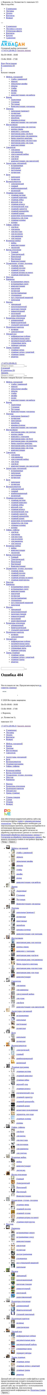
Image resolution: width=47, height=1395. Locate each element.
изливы (14, 222)
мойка (13, 243)
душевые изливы (18, 220)
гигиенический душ (19, 206)
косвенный (15, 190)
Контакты (10, 15)
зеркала (14, 81)
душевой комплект (19, 197)
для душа (15, 156)
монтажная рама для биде (22, 134)
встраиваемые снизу (19, 284)
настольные (16, 170)
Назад (4, 842)
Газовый (14, 252)
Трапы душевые (13, 347)
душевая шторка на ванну (22, 272)
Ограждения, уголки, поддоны (19, 263)
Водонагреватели (13, 181)
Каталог (9, 35)
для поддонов (17, 234)
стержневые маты (18, 343)
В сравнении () (8, 66)
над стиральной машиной (22, 297)
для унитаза (16, 238)
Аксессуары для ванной (16, 163)
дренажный (16, 304)
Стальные (15, 102)
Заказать (4, 373)
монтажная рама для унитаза (23, 127)
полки (13, 93)
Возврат (9, 18)
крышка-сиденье (18, 120)
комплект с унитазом (20, 131)
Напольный (16, 256)
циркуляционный (18, 316)
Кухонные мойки (13, 241)
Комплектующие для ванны (23, 106)
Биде (8, 175)
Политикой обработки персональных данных (20, 835)
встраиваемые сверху (20, 281)
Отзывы (9, 802)
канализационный (19, 306)
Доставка (10, 11)
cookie (20, 821)
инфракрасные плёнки (20, 336)
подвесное (15, 179)
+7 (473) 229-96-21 (9, 363)
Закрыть (12, 842)
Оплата (9, 13)
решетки (14, 357)
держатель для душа (19, 218)
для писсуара (16, 231)
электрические (17, 332)
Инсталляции (12, 124)
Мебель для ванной (14, 77)
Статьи (9, 799)
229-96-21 (9, 50)
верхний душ (16, 202)
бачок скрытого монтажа (21, 138)
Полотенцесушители (15, 327)
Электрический (17, 254)
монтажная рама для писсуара (24, 140)
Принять (5, 1393)
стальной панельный (20, 325)
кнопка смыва (17, 129)
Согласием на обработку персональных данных (21, 837)
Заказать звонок (24, 50)
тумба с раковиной (19, 79)
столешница (16, 295)
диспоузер (15, 247)
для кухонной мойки (20, 154)
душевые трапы (17, 354)
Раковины (10, 279)
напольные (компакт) (20, 111)
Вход (3, 63)
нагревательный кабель (21, 341)
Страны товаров (13, 797)
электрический (17, 184)
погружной (16, 313)
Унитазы (9, 109)
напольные (15, 168)
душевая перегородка (20, 275)
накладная (15, 288)
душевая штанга (18, 204)
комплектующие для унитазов (24, 122)
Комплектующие (18, 261)
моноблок (15, 118)
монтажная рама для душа (22, 143)
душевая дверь (17, 266)
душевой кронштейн (20, 211)
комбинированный (19, 188)
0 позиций (5, 368)
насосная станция (18, 309)
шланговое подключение (21, 215)
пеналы (14, 86)
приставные (16, 115)
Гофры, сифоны (12, 225)
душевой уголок (18, 270)
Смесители (10, 147)
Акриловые (16, 99)
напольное (15, 177)
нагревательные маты (20, 338)
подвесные (15, 113)
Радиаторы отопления (15, 318)
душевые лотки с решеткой (22, 352)
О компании (11, 9)
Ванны (9, 97)
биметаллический (18, 322)
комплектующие (18, 145)
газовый (14, 186)
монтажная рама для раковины (24, 136)
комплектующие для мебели (23, 95)
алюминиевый (17, 320)
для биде (14, 159)
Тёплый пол (11, 334)
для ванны (15, 150)
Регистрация (11, 63)
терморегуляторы (18, 345)
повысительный (18, 311)
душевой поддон (18, 268)
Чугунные (15, 104)
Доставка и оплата (14, 29)
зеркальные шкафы (19, 84)
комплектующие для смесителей (25, 161)
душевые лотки (17, 350)
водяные (14, 329)
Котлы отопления (13, 250)
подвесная (15, 291)
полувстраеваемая (18, 293)
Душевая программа (14, 193)
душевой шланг (17, 213)
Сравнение (10, 38)
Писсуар (9, 277)
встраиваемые (17, 165)
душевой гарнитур (19, 209)
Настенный (16, 259)
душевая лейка (17, 200)
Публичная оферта (14, 31)
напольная (15, 300)
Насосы (9, 302)
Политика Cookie (37, 1390)
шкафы (14, 90)
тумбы (14, 88)
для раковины (17, 152)
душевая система (18, 195)
